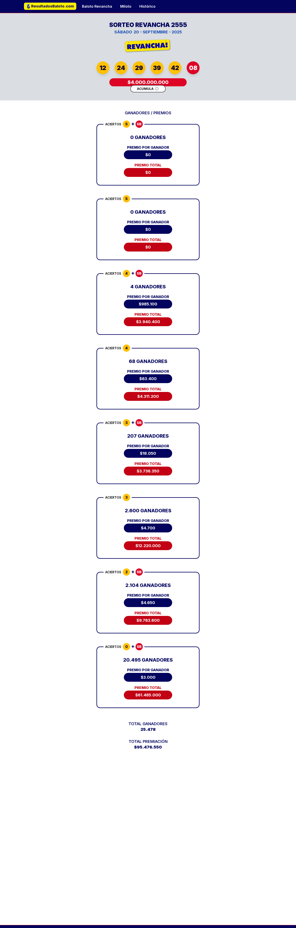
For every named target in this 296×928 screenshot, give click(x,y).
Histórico (147, 6)
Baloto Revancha (97, 6)
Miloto (125, 6)
